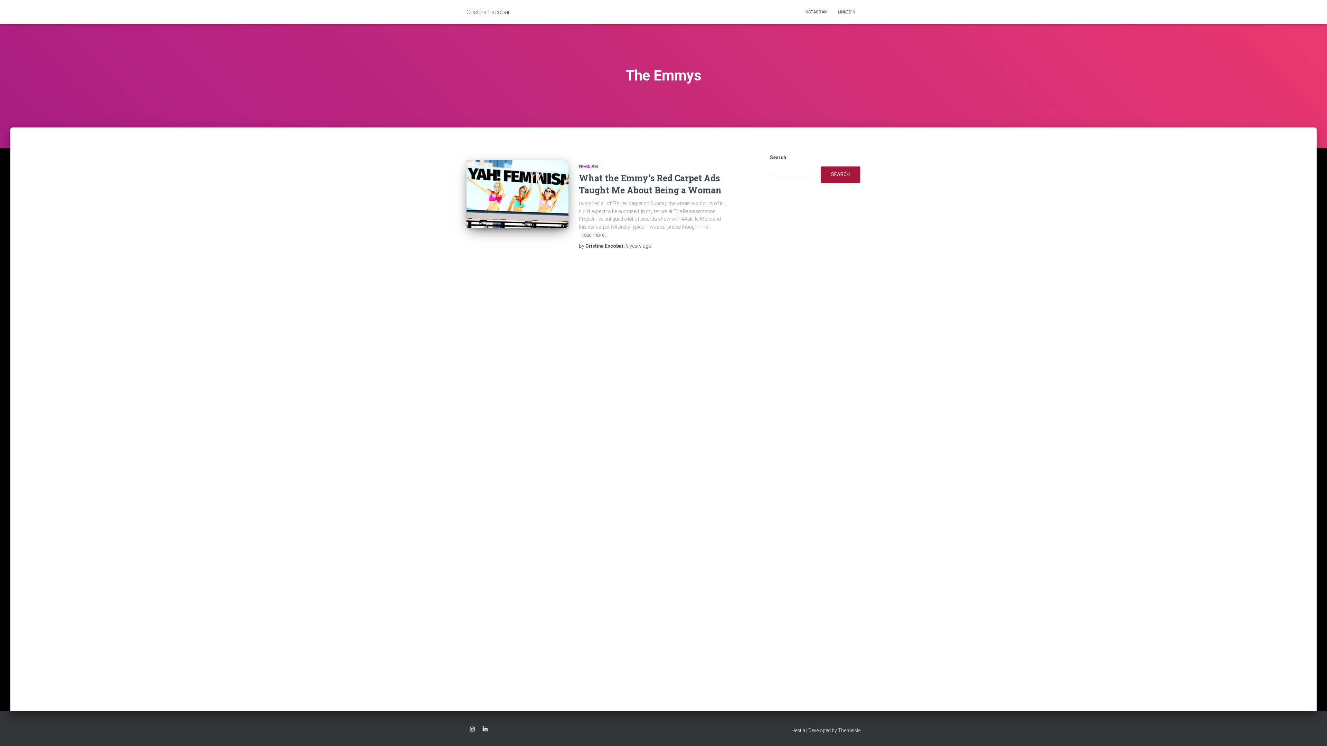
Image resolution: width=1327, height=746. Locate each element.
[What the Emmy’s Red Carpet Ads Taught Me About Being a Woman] (517, 194)
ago (638, 246)
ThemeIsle (849, 730)
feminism (588, 166)
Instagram (816, 12)
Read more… (594, 235)
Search (778, 157)
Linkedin (846, 12)
